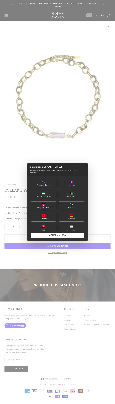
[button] (43, 183)
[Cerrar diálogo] (86, 164)
